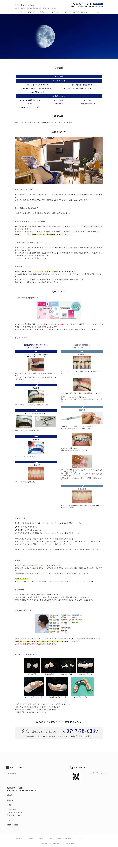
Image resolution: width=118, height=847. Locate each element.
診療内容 (43, 12)
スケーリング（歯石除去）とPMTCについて (82, 88)
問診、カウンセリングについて (38, 85)
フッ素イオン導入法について (30, 100)
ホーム (20, 12)
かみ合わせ (59, 103)
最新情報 (13, 774)
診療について (60, 81)
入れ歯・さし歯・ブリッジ (30, 107)
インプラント (88, 100)
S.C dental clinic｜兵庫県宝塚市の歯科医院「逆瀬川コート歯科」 (25, 5)
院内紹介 (55, 12)
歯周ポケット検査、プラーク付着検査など (38, 88)
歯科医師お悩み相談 (80, 12)
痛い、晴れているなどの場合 (82, 85)
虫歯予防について (37, 92)
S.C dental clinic (56, 843)
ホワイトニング (59, 100)
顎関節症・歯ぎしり (88, 103)
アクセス (96, 12)
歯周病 (30, 103)
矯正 (66, 12)
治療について (60, 96)
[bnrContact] (59, 740)
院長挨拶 (31, 12)
